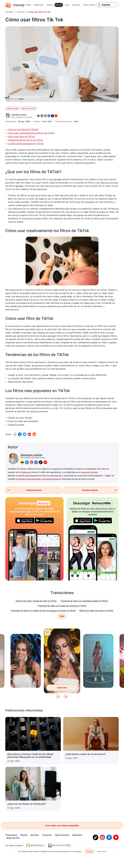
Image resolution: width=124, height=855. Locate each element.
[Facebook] (20, 434)
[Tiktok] (95, 837)
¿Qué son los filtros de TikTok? (23, 129)
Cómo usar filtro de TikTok (21, 136)
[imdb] (22, 462)
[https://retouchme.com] (35, 845)
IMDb (108, 475)
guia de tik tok (28, 108)
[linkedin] (27, 462)
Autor (67, 5)
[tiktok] (41, 462)
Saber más (25, 682)
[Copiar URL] (15, 434)
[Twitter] (24, 434)
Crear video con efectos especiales (62, 825)
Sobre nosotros (89, 5)
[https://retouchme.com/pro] (59, 845)
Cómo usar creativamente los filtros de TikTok (31, 133)
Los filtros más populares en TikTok (25, 143)
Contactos (76, 5)
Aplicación (77, 835)
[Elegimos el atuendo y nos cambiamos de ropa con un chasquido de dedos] (22, 555)
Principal (9, 12)
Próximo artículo (90, 490)
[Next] (65, 696)
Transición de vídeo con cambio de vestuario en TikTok (62, 606)
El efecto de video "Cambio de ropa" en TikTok (36, 601)
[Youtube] (116, 837)
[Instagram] (102, 837)
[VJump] (14, 5)
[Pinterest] (29, 434)
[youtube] (45, 462)
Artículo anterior (34, 490)
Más (62, 616)
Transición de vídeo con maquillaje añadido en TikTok (84, 601)
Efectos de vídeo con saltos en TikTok (96, 611)
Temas (28, 5)
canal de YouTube (89, 472)
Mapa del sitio (13, 838)
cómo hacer (12, 108)
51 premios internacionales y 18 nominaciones (37, 479)
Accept (89, 851)
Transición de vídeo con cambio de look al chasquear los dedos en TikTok (43, 611)
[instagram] (31, 462)
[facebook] (36, 462)
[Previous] (58, 696)
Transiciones (39, 5)
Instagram (26, 472)
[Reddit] (34, 434)
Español (106, 5)
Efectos (49, 5)
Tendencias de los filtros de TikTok (25, 140)
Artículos (58, 5)
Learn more (101, 851)
